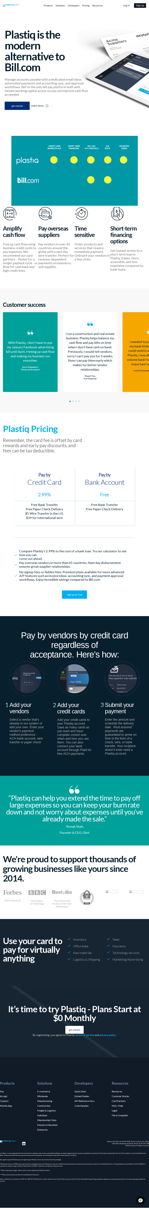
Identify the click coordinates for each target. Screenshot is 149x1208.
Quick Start (80, 1091)
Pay (2, 1091)
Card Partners (119, 1101)
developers (73, 5)
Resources (117, 1091)
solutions (60, 5)
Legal (114, 1110)
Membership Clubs (46, 1120)
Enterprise (42, 1129)
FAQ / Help (117, 1105)
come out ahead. (30, 559)
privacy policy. (108, 1035)
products (48, 5)
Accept (3, 1096)
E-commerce (43, 1091)
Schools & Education (47, 1124)
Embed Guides (81, 1096)
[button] (126, 5)
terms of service (84, 1035)
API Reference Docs (84, 1101)
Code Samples (81, 1105)
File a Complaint (120, 1115)
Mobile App (6, 1105)
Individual (42, 1115)
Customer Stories (120, 1096)
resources (97, 5)
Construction (43, 1105)
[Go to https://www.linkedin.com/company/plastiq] (23, 1143)
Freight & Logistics (46, 1110)
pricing (85, 5)
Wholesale (42, 1096)
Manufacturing (44, 1101)
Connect (4, 1101)
